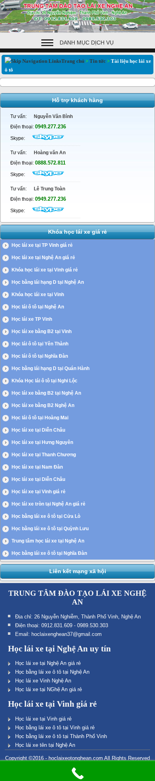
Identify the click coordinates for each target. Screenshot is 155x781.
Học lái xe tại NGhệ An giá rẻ (48, 689)
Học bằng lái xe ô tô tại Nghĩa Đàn (49, 553)
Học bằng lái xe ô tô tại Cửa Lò (46, 516)
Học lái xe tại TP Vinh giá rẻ (42, 245)
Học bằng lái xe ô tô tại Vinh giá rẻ (55, 728)
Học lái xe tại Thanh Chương (44, 454)
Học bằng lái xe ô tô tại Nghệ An (52, 672)
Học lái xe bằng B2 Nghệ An (43, 405)
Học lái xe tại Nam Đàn (37, 467)
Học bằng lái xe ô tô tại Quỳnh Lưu (50, 528)
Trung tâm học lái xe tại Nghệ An (48, 541)
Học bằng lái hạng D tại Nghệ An (48, 282)
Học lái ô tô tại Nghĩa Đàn (40, 356)
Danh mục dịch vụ (87, 42)
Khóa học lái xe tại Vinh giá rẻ (45, 270)
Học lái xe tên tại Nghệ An (45, 745)
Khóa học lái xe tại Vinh (38, 294)
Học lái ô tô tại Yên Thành (40, 344)
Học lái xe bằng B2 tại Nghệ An (46, 393)
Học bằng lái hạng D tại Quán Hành (50, 368)
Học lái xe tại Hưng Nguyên (42, 442)
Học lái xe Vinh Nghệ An (43, 681)
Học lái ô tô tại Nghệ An (38, 307)
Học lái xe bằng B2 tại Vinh (42, 331)
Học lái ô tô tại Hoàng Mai (40, 418)
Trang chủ (72, 61)
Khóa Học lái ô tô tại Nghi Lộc (45, 381)
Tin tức (97, 61)
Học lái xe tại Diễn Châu (38, 430)
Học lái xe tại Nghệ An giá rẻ (43, 257)
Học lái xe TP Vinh (32, 319)
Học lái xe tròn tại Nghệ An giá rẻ (48, 504)
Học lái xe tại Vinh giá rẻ (39, 491)
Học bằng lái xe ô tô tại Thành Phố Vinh (61, 736)
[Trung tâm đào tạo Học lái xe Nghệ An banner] (77, 31)
